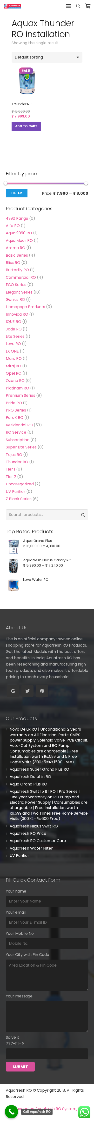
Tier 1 (10, 469)
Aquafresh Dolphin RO (30, 776)
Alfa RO (13, 225)
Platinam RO (17, 388)
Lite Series (15, 336)
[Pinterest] (42, 691)
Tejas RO (14, 454)
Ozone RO (15, 380)
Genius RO (15, 299)
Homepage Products (25, 307)
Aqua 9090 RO (19, 233)
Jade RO (14, 329)
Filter (16, 193)
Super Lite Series (21, 447)
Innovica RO (17, 314)
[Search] (78, 6)
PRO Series (16, 410)
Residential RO (19, 425)
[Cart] (88, 6)
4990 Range (17, 218)
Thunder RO (17, 462)
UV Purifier (15, 491)
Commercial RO (21, 277)
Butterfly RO (17, 270)
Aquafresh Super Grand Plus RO (39, 769)
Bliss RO (13, 262)
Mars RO (14, 358)
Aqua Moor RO (19, 240)
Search (82, 514)
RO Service (16, 432)
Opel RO (13, 373)
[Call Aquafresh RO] (11, 1111)
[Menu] (68, 6)
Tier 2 (11, 477)
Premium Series (20, 395)
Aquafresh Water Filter (31, 848)
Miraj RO (13, 366)
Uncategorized (20, 484)
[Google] (13, 691)
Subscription (17, 440)
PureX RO (14, 417)
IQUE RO (13, 321)
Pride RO (14, 403)
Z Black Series (19, 499)
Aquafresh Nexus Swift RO (34, 826)
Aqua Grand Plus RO (28, 784)
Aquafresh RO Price (28, 833)
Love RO (13, 343)
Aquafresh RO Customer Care (38, 841)
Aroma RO (15, 248)
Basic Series (17, 255)
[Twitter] (27, 691)
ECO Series (16, 284)
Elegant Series (19, 292)
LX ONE (12, 351)
